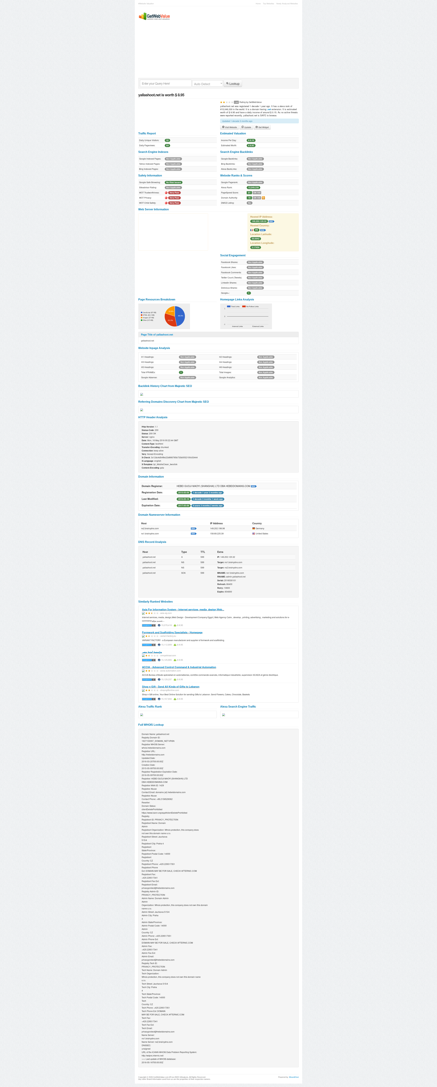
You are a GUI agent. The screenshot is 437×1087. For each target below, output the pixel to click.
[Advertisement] (217, 52)
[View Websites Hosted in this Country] (263, 229)
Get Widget (263, 127)
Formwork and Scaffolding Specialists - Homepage (172, 632)
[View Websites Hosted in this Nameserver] (194, 528)
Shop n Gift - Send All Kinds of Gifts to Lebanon (170, 686)
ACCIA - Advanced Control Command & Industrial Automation (179, 667)
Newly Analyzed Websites (287, 3)
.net (269, 109)
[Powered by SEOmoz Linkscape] (263, 197)
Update (247, 127)
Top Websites (268, 3)
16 (249, 197)
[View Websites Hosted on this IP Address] (271, 221)
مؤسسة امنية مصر (152, 652)
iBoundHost (294, 1077)
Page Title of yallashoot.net (157, 334)
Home (258, 3)
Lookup (234, 83)
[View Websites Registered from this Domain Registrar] (254, 486)
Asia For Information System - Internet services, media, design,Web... (183, 609)
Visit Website (230, 127)
